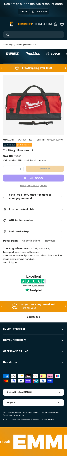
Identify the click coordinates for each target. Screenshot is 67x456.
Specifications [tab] (31, 240)
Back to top (33, 317)
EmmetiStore (15, 412)
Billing (20, 160)
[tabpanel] (33, 255)
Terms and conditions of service (24, 420)
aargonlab (20, 415)
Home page (8, 44)
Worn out (45, 168)
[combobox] (33, 34)
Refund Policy (48, 420)
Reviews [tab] (50, 240)
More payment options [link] (33, 185)
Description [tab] (10, 240)
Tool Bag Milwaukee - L (26, 44)
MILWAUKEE (8, 139)
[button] (62, 24)
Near (5, 420)
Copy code (41, 11)
